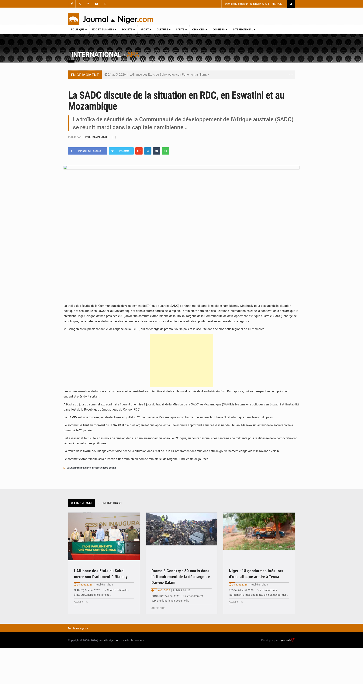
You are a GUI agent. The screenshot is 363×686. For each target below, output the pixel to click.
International (243, 29)
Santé (180, 29)
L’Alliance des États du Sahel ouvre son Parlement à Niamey (169, 74)
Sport (144, 29)
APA (133, 55)
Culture (163, 29)
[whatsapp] (165, 151)
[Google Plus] (139, 151)
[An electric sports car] (104, 536)
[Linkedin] (147, 151)
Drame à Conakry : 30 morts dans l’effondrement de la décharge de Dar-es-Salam (180, 576)
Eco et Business (103, 29)
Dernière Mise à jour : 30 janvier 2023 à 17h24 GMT (254, 3)
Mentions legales (78, 628)
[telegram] (156, 151)
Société (127, 29)
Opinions (198, 29)
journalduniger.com (108, 640)
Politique (78, 29)
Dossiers (219, 29)
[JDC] (110, 19)
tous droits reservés (132, 640)
